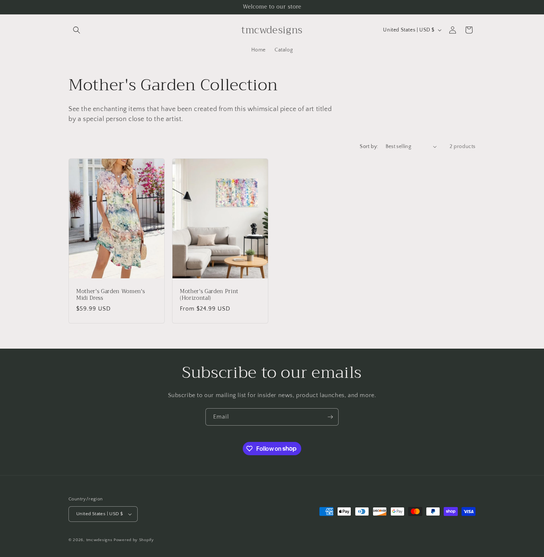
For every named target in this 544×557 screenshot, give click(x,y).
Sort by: (369, 147)
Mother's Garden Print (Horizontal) (209, 294)
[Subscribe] (330, 417)
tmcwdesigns (99, 540)
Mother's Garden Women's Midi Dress (110, 294)
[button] (76, 30)
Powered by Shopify (134, 540)
